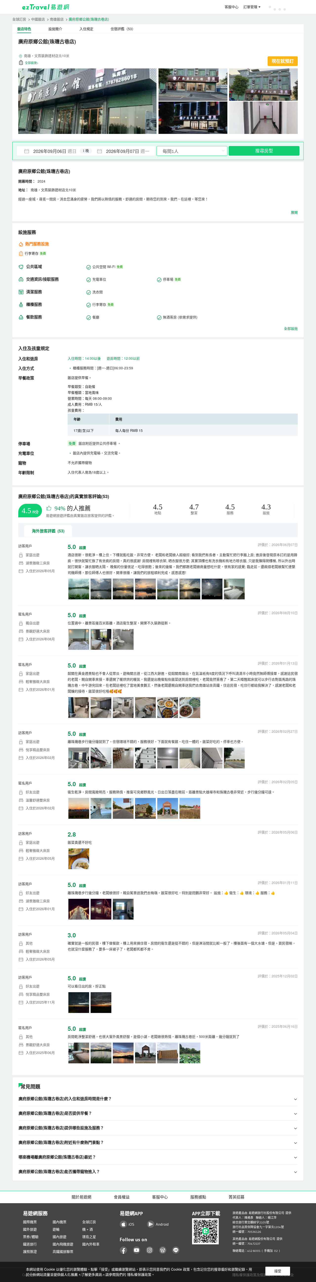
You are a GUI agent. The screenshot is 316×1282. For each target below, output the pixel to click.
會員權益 (122, 1197)
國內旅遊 (59, 1237)
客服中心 (231, 7)
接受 (277, 1271)
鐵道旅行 (30, 1244)
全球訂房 (19, 19)
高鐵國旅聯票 (63, 1251)
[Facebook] (123, 1250)
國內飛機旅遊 (63, 1244)
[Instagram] (150, 1250)
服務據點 (198, 1197)
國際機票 (30, 1222)
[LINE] (176, 1250)
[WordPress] (163, 1250)
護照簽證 (30, 1251)
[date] (51, 151)
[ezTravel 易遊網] (45, 7)
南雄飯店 (57, 19)
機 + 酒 (87, 1229)
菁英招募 (236, 1197)
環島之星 (89, 1237)
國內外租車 (90, 1244)
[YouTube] (136, 1250)
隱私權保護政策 (139, 1274)
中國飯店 (38, 19)
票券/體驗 (31, 1237)
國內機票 (59, 1222)
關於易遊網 (81, 1197)
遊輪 (56, 1229)
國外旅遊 (30, 1229)
